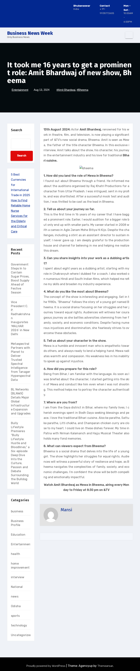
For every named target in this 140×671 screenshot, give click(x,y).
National (17, 587)
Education (18, 534)
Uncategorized (21, 635)
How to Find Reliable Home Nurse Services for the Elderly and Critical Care (20, 216)
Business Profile (17, 523)
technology (19, 625)
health (15, 554)
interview (17, 577)
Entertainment (20, 89)
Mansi (66, 509)
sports (15, 616)
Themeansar (105, 666)
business (17, 511)
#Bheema (82, 89)
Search (16, 130)
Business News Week (30, 33)
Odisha (16, 606)
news (14, 596)
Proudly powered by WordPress (46, 666)
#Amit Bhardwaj (66, 89)
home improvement (20, 565)
